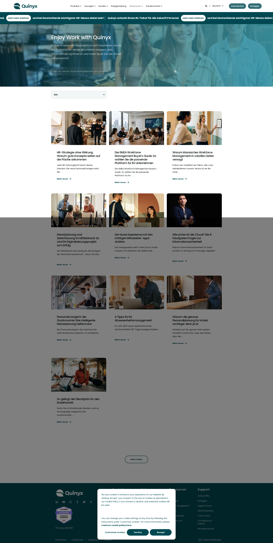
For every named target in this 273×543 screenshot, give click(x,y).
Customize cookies (115, 532)
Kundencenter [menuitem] (153, 6)
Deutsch (216, 5)
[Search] (206, 5)
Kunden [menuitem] (102, 6)
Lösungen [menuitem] (89, 6)
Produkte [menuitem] (75, 6)
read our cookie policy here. (116, 525)
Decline (138, 532)
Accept (161, 532)
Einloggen (254, 6)
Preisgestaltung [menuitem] (118, 6)
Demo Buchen (237, 6)
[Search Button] (175, 71)
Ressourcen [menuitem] (135, 6)
